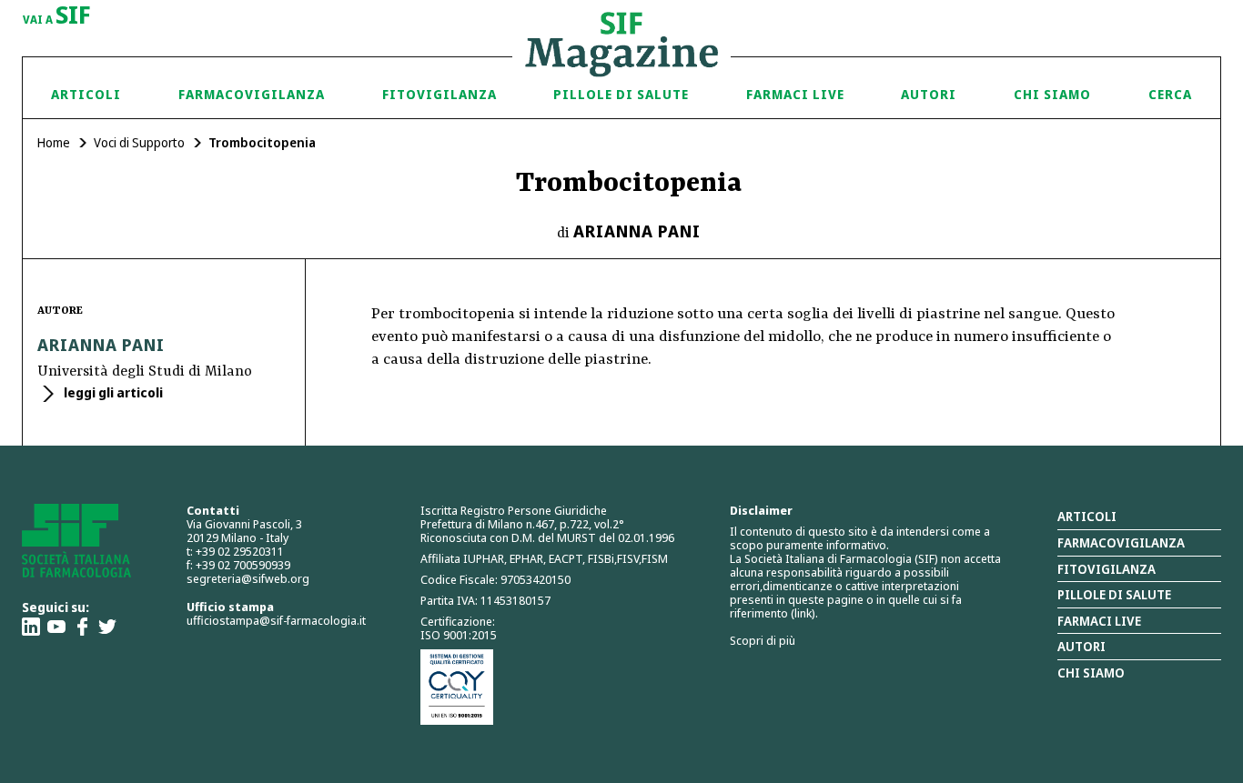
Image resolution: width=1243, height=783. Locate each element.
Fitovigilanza (439, 94)
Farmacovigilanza (251, 94)
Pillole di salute (1114, 594)
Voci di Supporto (139, 142)
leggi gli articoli (112, 392)
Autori (928, 94)
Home (53, 142)
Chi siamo (1052, 94)
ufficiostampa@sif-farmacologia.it (276, 620)
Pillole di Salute (621, 94)
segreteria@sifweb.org (248, 578)
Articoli (86, 94)
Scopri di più (762, 640)
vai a (57, 16)
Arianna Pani (637, 231)
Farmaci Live (795, 94)
